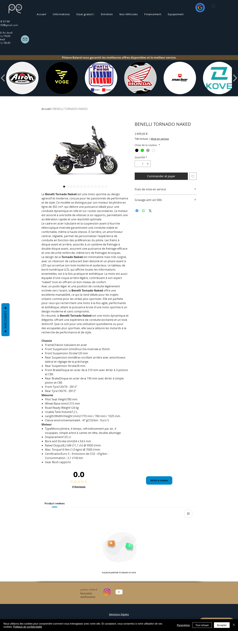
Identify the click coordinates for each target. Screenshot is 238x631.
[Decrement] (137, 164)
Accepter (222, 625)
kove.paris (86, 593)
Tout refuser (202, 625)
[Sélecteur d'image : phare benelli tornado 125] (99, 186)
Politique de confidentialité (27, 626)
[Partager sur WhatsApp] (143, 211)
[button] (107, 14)
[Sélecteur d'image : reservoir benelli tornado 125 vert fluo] (88, 186)
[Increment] (148, 164)
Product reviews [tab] (55, 503)
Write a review (159, 480)
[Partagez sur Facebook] (137, 211)
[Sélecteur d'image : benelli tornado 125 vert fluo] (71, 186)
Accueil (46, 109)
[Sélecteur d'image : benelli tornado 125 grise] (78, 186)
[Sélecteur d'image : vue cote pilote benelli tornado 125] (81, 186)
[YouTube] (119, 592)
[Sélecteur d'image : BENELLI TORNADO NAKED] (64, 186)
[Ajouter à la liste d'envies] (193, 176)
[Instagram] (107, 592)
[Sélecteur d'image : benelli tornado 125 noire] (74, 186)
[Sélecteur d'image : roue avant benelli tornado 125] (92, 186)
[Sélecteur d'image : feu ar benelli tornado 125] (85, 186)
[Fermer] (234, 625)
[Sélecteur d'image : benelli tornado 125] (95, 186)
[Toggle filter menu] (188, 514)
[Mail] (25, 39)
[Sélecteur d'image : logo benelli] (67, 186)
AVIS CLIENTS (5, 319)
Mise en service (160, 138)
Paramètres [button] (183, 625)
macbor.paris (87, 596)
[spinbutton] (143, 164)
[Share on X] (150, 211)
